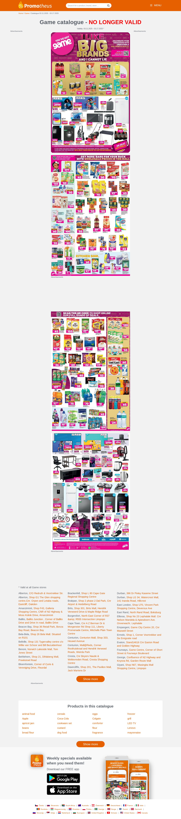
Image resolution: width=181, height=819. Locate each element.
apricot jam (28, 723)
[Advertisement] (28, 69)
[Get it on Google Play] (63, 778)
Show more (90, 744)
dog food (62, 732)
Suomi (125, 809)
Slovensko (55, 805)
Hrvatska (76, 809)
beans (25, 728)
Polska (88, 809)
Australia (85, 805)
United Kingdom (97, 813)
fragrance (97, 732)
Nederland (66, 813)
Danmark (138, 809)
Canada (144, 813)
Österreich (100, 805)
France (130, 805)
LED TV (131, 723)
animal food (28, 714)
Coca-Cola (63, 718)
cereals (61, 714)
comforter (97, 723)
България (81, 813)
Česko (41, 805)
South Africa (70, 805)
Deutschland (115, 805)
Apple (25, 718)
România (44, 809)
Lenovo (131, 728)
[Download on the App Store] (63, 790)
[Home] (35, 5)
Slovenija (40, 813)
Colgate (96, 718)
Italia (141, 805)
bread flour (28, 732)
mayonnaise (134, 732)
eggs (95, 714)
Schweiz (114, 813)
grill (129, 718)
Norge (113, 809)
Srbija (52, 813)
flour (94, 728)
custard (61, 728)
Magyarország (60, 809)
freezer (131, 714)
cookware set (64, 723)
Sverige (101, 809)
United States (129, 813)
